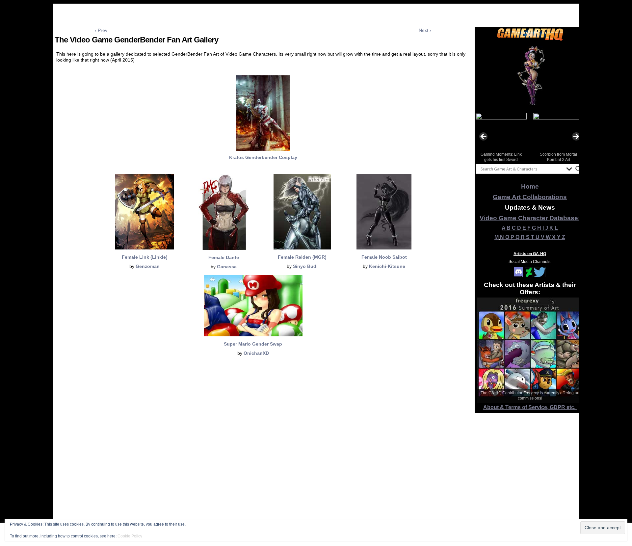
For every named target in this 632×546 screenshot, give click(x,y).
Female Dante (223, 257)
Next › (425, 30)
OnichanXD (256, 353)
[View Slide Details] (530, 75)
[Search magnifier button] (578, 168)
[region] (530, 75)
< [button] (484, 137)
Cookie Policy (130, 536)
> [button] (576, 137)
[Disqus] (263, 459)
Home (530, 186)
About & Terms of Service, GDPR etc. (530, 407)
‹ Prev (101, 30)
